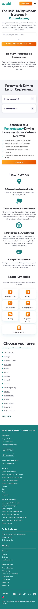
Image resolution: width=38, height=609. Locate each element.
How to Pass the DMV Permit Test (12, 511)
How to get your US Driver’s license (12, 474)
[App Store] (19, 450)
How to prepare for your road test (12, 477)
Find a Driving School (8, 463)
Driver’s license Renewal (9, 471)
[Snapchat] (29, 594)
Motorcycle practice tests (9, 444)
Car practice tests (7, 439)
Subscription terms (7, 576)
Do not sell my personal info (10, 574)
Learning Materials (7, 537)
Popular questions (7, 523)
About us (4, 554)
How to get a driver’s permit (10, 480)
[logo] (6, 3)
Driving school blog (7, 540)
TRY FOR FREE (25, 3)
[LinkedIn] (34, 594)
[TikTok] (24, 594)
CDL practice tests (7, 442)
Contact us (5, 557)
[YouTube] (14, 594)
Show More (6, 416)
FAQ (3, 492)
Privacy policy (6, 571)
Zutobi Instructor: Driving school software (14, 534)
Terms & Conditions (7, 568)
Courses (4, 486)
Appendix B (5, 585)
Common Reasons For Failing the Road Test (14, 517)
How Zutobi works (7, 560)
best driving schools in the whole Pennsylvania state (16, 348)
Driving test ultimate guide (9, 506)
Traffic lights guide (7, 508)
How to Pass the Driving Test (10, 514)
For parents (5, 495)
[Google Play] (19, 455)
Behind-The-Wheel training (9, 483)
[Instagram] (19, 594)
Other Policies (6, 579)
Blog (3, 489)
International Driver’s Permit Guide (12, 520)
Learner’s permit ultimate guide (11, 503)
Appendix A (5, 582)
